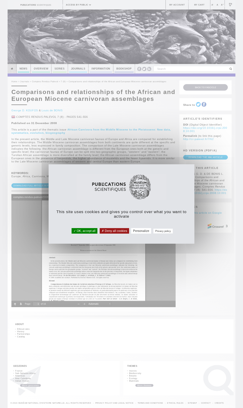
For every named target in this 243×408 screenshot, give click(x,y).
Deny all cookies (115, 230)
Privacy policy (163, 231)
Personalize (141, 230)
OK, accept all (85, 230)
